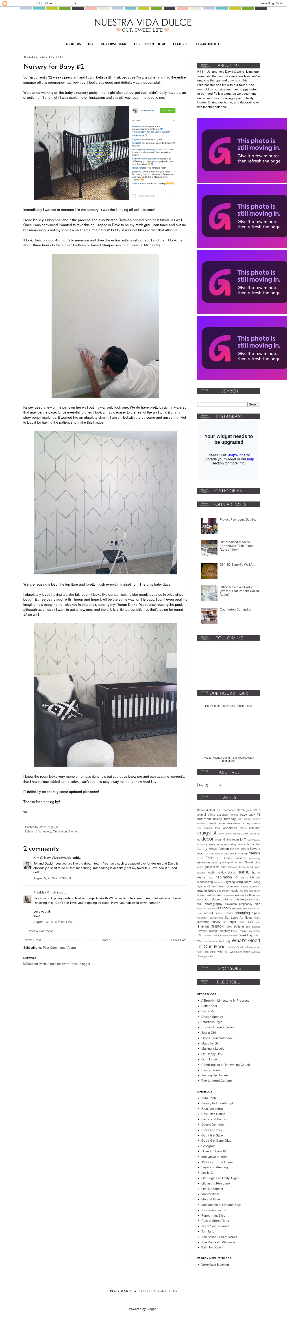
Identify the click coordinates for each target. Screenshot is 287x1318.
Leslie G (207, 1172)
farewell (213, 848)
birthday (230, 819)
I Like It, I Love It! (213, 1151)
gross (200, 867)
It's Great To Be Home (217, 1162)
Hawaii (242, 867)
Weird (257, 935)
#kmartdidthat (206, 810)
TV (199, 935)
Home (106, 940)
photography (213, 904)
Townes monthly (219, 931)
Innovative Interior (214, 1156)
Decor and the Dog (214, 1119)
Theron (203, 926)
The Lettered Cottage (216, 1080)
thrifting (239, 926)
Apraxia (234, 814)
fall (258, 844)
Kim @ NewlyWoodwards (52, 857)
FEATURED (181, 44)
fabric (251, 844)
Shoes (228, 913)
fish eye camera (239, 848)
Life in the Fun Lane (215, 1183)
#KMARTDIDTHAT (208, 44)
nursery (46, 831)
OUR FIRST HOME (114, 44)
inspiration (223, 877)
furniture (240, 858)
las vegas (219, 882)
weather (233, 935)
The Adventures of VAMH (219, 1237)
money (226, 890)
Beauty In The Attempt (217, 1103)
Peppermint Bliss (213, 1215)
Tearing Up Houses (214, 1075)
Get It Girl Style (212, 1135)
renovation (249, 908)
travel (234, 931)
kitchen (255, 877)
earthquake (254, 839)
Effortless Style (211, 1022)
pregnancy (245, 904)
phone (248, 899)
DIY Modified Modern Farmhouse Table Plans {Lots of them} (236, 545)
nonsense (229, 895)
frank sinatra (221, 853)
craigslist (206, 833)
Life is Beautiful (212, 1189)
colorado (254, 828)
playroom (231, 904)
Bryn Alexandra (212, 1108)
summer (203, 922)
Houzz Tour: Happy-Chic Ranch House (228, 705)
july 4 (244, 877)
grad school (235, 862)
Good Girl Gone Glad (216, 1140)
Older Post (178, 940)
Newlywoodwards (213, 1210)
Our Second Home (65, 831)
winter (213, 951)
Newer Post (32, 940)
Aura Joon (208, 1098)
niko (219, 895)
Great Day (252, 862)
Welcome (202, 941)
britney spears (250, 823)
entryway (223, 844)
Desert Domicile (212, 1124)
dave (244, 833)
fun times (224, 858)
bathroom (204, 819)
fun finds (205, 858)
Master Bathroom (250, 886)
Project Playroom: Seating (238, 519)
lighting (230, 882)
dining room (231, 839)
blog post (54, 219)
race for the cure (207, 908)
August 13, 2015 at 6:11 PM (53, 922)
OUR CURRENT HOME (150, 44)
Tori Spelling (253, 926)
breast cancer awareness (224, 823)
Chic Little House (213, 1114)
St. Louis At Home (238, 917)
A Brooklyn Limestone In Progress (225, 1000)
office (251, 895)
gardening (254, 858)
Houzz (207, 757)
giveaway (204, 862)
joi (236, 877)
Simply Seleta (211, 1070)
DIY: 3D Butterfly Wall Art (237, 564)
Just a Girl (208, 1032)
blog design (244, 819)
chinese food (212, 828)
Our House (209, 1059)
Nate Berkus (206, 895)
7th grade (246, 810)
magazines (232, 886)
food (200, 853)
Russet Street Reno (215, 1220)
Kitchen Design (222, 757)
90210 (256, 810)
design (218, 839)
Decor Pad (208, 1011)
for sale (209, 853)
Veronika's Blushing (215, 1264)
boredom (202, 823)
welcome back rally (219, 941)
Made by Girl (210, 1043)
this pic (118, 97)
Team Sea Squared (215, 1226)
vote (225, 935)
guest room (212, 867)
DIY (90, 44)
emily (212, 844)
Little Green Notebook (217, 1038)
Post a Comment (41, 931)
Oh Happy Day (211, 1054)
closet (243, 828)
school (208, 913)
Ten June (207, 1231)
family (202, 848)
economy (202, 844)
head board (253, 867)
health (211, 872)
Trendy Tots (245, 931)
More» (231, 760)
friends (254, 853)
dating (236, 833)
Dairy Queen (225, 833)
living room (243, 882)
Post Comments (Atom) (59, 947)
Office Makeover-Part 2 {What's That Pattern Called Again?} (239, 590)
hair (223, 867)
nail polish (254, 890)
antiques (222, 814)
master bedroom (209, 890)
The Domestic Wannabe (218, 1242)
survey (216, 922)
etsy (233, 844)
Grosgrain (208, 1146)
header (201, 872)
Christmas (230, 828)
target (232, 922)
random (224, 908)
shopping (242, 913)
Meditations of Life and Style (221, 1204)
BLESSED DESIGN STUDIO (157, 1291)
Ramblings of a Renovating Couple (226, 1064)
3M (238, 810)
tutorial (256, 931)
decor (207, 839)
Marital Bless (210, 1194)
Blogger (152, 1309)
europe (242, 844)
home (243, 872)
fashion (224, 848)
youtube (208, 956)
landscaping (205, 882)
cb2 (199, 828)
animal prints (206, 814)
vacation (207, 935)
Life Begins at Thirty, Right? (220, 1178)
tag (224, 922)
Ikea (210, 877)
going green (219, 862)
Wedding (245, 935)
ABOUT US (73, 44)
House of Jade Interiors (218, 1027)
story (257, 917)
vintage (218, 935)
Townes (202, 931)
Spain (256, 913)
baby (243, 814)
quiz (257, 904)
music (234, 890)
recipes (237, 908)
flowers (255, 848)
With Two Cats (211, 1247)
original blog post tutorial (151, 219)
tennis (242, 922)
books (256, 819)
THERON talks (221, 926)
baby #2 (254, 814)
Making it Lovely (212, 1048)
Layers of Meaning (214, 1167)
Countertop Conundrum (236, 609)
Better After (209, 1006)
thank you (254, 922)
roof (258, 908)
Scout (218, 913)
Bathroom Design (243, 757)
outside (239, 899)
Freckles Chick (44, 892)
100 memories (225, 810)
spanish (202, 917)
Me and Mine (210, 1199)
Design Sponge (212, 1016)
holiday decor (226, 872)
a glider (68, 594)
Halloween (232, 867)
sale (199, 913)
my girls (244, 890)
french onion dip (239, 853)
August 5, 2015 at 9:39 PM (52, 878)
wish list (222, 951)
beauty (217, 819)
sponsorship (216, 917)
